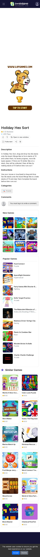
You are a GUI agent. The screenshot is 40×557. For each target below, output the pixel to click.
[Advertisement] (20, 31)
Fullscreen (9, 142)
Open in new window (21, 137)
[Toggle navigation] (3, 4)
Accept (15, 553)
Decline (24, 553)
